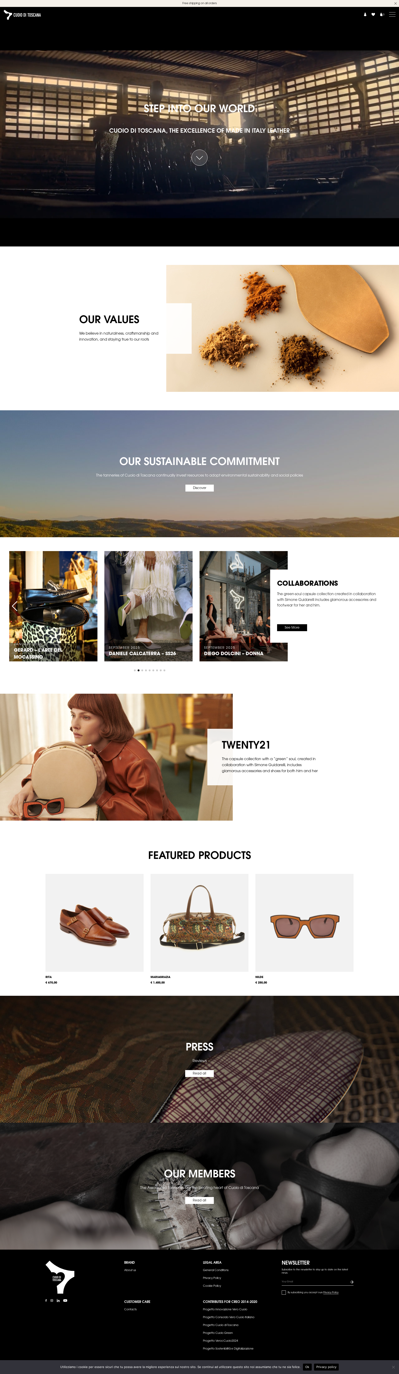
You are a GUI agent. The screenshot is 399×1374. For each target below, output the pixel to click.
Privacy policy (326, 1367)
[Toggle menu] (392, 14)
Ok (307, 1367)
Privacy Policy (212, 1278)
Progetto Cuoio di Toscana (220, 1325)
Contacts (130, 1309)
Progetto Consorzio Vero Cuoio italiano (228, 1317)
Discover (199, 488)
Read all (199, 1073)
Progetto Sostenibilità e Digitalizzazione (228, 1348)
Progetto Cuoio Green (218, 1333)
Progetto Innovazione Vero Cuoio (225, 1309)
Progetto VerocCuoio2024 (220, 1341)
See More (292, 628)
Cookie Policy (212, 1286)
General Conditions (216, 1270)
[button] (15, 606)
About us (130, 1270)
